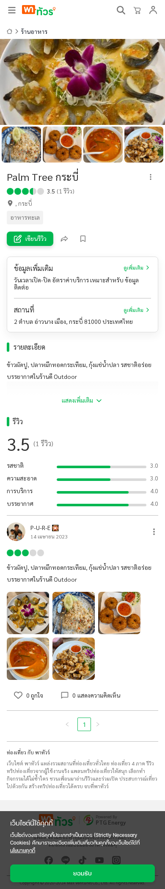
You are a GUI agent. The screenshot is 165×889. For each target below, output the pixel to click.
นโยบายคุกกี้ (22, 850)
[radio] (10, 190)
